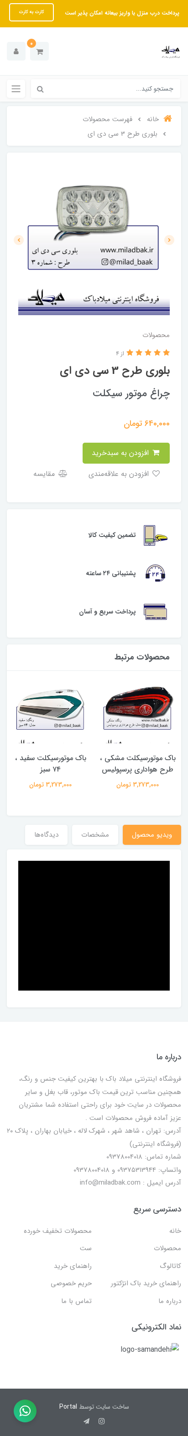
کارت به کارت (31, 12)
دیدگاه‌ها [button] (46, 834)
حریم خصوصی (71, 1283)
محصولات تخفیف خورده (58, 1231)
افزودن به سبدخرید (121, 453)
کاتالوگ (170, 1266)
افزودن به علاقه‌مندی (120, 474)
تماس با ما (76, 1301)
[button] (39, 51)
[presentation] (169, 240)
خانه (175, 1231)
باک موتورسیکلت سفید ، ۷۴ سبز (50, 763)
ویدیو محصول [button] (152, 834)
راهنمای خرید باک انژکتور (146, 1283)
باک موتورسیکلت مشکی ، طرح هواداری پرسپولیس (138, 763)
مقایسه (45, 474)
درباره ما (169, 1301)
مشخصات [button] (95, 834)
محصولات (167, 1248)
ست (86, 1248)
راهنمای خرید (73, 1266)
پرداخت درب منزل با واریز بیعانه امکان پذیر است (121, 13)
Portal (68, 1407)
